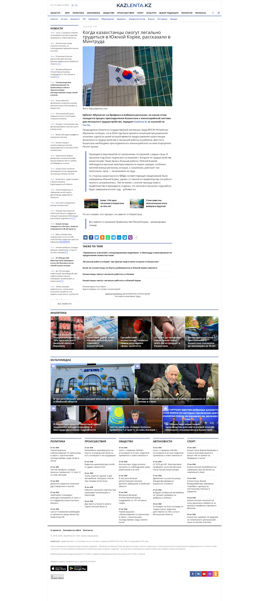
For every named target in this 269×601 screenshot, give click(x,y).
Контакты (88, 530)
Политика (78, 13)
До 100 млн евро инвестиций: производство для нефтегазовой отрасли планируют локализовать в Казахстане (63, 276)
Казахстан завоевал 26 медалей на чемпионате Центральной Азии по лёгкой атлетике (202, 520)
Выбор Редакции (168, 13)
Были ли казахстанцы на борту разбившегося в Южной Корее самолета (120, 267)
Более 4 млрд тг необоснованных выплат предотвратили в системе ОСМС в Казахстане (64, 146)
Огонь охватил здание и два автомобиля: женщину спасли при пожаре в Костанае (99, 478)
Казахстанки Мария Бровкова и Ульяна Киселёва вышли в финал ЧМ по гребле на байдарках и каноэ (63, 159)
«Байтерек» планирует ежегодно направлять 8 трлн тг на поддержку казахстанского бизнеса (65, 499)
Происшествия (125, 13)
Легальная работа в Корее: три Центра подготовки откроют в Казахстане (120, 261)
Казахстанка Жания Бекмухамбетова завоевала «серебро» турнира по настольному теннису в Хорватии (200, 486)
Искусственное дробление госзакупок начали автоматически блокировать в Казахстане (63, 104)
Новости (56, 28)
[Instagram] (210, 574)
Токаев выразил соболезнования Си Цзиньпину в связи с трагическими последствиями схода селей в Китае (63, 88)
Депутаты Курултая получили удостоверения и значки (64, 485)
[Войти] (218, 13)
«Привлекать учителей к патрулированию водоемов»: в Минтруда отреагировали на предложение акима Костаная (127, 254)
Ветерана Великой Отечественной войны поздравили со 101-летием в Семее (62, 73)
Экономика (93, 13)
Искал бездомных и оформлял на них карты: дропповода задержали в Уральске (61, 193)
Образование (107, 19)
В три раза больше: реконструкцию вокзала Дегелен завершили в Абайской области (64, 60)
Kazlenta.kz (55, 541)
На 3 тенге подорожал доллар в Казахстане (62, 204)
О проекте (55, 530)
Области (55, 13)
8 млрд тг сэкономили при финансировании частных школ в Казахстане (64, 126)
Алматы (54, 19)
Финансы (200, 13)
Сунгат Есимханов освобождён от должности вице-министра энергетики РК (65, 514)
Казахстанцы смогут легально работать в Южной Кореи (112, 280)
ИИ (84, 19)
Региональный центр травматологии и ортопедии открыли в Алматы (62, 116)
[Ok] (215, 574)
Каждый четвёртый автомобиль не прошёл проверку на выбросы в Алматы (168, 495)
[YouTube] (204, 574)
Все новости (64, 303)
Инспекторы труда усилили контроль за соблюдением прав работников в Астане (64, 47)
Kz (76, 5)
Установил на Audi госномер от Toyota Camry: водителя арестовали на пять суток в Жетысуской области (168, 510)
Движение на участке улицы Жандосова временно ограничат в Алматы (167, 481)
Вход (138, 296)
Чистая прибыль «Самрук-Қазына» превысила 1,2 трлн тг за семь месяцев (64, 250)
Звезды (173, 19)
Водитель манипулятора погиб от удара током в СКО (99, 465)
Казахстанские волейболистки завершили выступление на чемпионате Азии (201, 470)
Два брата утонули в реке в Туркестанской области (98, 505)
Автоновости (162, 441)
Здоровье (121, 19)
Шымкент (75, 19)
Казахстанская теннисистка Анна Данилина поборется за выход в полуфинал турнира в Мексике (201, 504)
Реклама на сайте (72, 530)
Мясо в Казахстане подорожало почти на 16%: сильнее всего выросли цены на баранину (64, 238)
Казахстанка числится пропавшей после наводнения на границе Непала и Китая (63, 171)
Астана (64, 19)
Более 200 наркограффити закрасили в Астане (64, 135)
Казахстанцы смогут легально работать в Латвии (108, 274)
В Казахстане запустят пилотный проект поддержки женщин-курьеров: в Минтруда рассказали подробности (64, 215)
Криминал (93, 19)
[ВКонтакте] (198, 574)
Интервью (162, 19)
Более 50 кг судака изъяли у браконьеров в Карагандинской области (64, 182)
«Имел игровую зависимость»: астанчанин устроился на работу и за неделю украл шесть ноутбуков (64, 290)
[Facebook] (192, 574)
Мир (67, 13)
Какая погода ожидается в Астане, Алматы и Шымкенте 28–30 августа (64, 226)
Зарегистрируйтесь (113, 293)
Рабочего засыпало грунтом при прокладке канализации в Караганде (100, 492)
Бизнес (151, 19)
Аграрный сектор (137, 19)
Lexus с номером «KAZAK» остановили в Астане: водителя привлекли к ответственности (64, 35)
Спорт (140, 13)
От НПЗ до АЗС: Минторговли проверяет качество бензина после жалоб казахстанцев (62, 262)
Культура (151, 13)
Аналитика (58, 312)
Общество (108, 13)
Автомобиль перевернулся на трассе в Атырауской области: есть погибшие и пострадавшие (100, 453)
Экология (186, 13)
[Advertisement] (198, 67)
